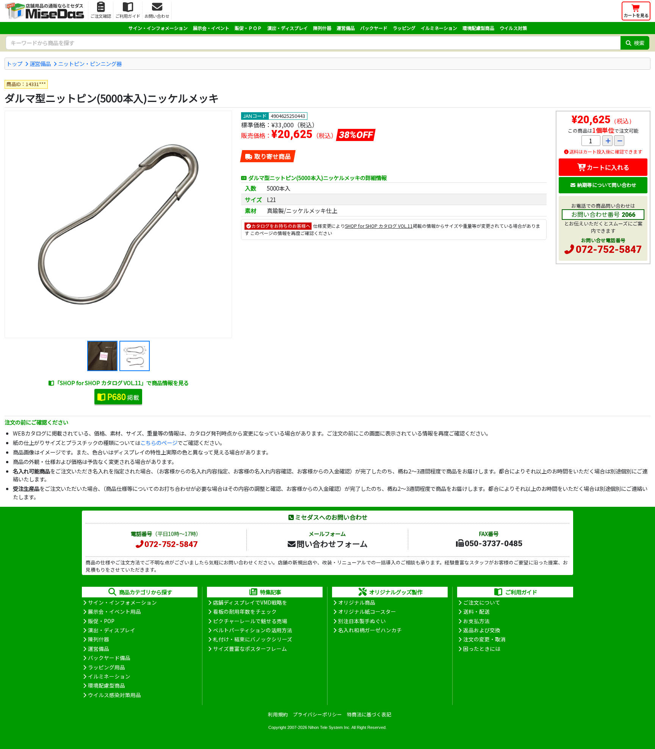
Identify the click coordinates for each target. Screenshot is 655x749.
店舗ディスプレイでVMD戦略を (250, 602)
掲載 (123, 396)
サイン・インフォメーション (158, 28)
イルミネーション (439, 28)
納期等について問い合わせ (606, 184)
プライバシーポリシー (317, 714)
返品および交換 (481, 630)
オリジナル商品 (356, 602)
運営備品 (346, 28)
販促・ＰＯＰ (248, 28)
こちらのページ (158, 443)
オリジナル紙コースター (367, 611)
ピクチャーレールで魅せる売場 (250, 621)
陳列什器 (322, 28)
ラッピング (404, 28)
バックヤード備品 (109, 657)
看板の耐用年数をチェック (245, 611)
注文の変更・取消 (484, 639)
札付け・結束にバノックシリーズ (252, 639)
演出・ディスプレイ (287, 28)
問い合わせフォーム (332, 543)
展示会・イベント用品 (114, 611)
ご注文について (481, 602)
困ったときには (481, 648)
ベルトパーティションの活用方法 (252, 630)
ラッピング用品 (106, 667)
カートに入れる (608, 167)
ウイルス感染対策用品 (114, 695)
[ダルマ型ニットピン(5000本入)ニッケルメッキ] (118, 224)
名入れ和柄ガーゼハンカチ (370, 630)
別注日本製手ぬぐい (362, 621)
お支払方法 (476, 621)
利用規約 (278, 714)
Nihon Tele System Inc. (329, 727)
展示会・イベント (211, 28)
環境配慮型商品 (478, 28)
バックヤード (373, 28)
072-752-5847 (609, 249)
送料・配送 (476, 611)
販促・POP (101, 621)
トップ (14, 63)
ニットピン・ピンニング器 (90, 63)
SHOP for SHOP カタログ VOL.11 (379, 226)
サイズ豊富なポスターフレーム (250, 648)
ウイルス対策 (513, 28)
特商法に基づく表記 (369, 714)
